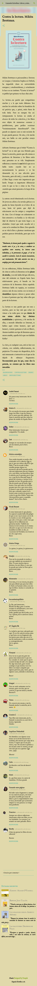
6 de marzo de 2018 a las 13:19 (17, 509)
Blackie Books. (8, 372)
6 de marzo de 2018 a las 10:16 (23, 408)
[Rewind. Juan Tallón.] (5, 906)
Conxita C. (12, 715)
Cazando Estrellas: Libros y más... (18, 3)
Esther (11, 427)
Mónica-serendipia (15, 454)
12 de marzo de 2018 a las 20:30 (24, 812)
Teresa (11, 700)
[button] (3, 25)
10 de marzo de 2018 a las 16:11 (17, 790)
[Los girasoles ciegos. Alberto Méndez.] (5, 917)
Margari (11, 683)
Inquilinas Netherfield (16, 732)
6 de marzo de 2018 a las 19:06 (25, 579)
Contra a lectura (20, 372)
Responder (13, 404)
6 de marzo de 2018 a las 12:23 (20, 440)
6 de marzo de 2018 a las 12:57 (17, 456)
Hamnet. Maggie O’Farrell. (21, 890)
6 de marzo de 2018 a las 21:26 (23, 653)
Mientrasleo (13, 579)
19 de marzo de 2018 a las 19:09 (22, 829)
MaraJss (11, 556)
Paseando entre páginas (16, 788)
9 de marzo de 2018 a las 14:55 (21, 762)
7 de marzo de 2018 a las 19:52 (21, 700)
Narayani (12, 653)
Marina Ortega (14, 543)
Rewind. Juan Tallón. (19, 900)
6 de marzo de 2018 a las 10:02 (17, 393)
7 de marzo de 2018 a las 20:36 (24, 715)
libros (5, 375)
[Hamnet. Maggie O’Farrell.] (5, 896)
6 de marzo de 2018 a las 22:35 (22, 683)
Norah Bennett (14, 507)
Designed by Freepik (21, 978)
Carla (11, 762)
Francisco (12, 812)
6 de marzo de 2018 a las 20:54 (17, 628)
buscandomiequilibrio (16, 600)
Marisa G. (12, 408)
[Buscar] (34, 3)
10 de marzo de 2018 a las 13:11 (21, 775)
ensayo (31, 372)
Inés (10, 440)
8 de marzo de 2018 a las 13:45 (17, 734)
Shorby (11, 829)
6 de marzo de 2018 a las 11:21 (21, 427)
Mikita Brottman (14, 375)
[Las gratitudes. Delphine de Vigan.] (5, 931)
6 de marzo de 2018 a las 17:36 (17, 545)
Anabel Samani (14, 392)
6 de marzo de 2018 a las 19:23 (17, 601)
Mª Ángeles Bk (14, 626)
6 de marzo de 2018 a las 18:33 (22, 556)
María (11, 775)
